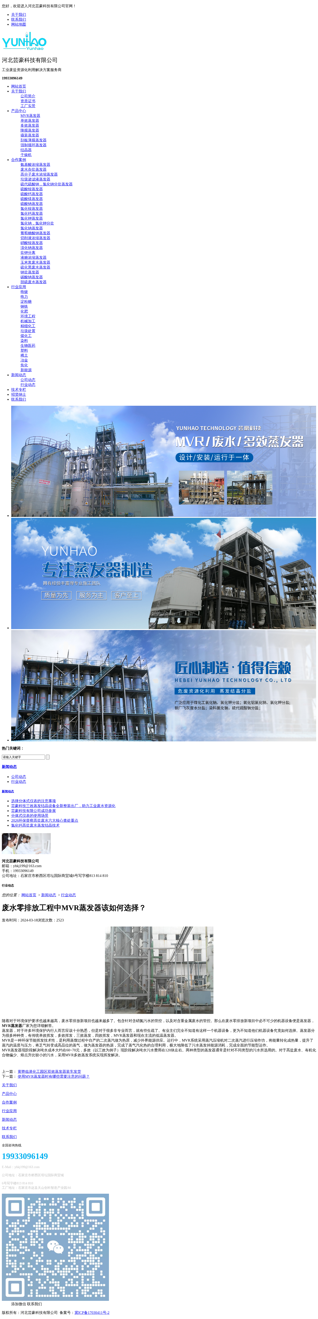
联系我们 (18, 19)
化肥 (24, 311)
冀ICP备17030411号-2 (91, 1313)
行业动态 (27, 385)
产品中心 (18, 111)
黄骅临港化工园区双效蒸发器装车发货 (49, 1072)
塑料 (24, 350)
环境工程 (27, 316)
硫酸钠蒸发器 (31, 204)
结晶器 (26, 150)
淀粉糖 (26, 301)
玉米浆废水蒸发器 (35, 262)
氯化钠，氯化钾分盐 (37, 223)
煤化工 (26, 336)
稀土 (24, 355)
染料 (24, 341)
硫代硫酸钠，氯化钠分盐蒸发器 (46, 184)
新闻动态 (18, 375)
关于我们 (18, 15)
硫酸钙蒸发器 (31, 194)
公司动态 (27, 380)
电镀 (24, 292)
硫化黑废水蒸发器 (35, 267)
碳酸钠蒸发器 (31, 277)
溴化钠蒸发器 (31, 248)
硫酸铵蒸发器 (31, 189)
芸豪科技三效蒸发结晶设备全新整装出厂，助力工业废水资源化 (63, 806)
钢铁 (24, 306)
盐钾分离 (27, 253)
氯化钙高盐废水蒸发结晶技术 (35, 825)
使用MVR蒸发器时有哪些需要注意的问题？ (54, 1076)
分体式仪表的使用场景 (29, 816)
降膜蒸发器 (29, 130)
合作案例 (18, 160)
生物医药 (27, 346)
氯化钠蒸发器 (31, 228)
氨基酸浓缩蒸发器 (35, 165)
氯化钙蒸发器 (31, 213)
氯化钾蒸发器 (31, 218)
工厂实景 (27, 106)
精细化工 (27, 326)
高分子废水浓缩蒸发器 (39, 174)
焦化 (24, 365)
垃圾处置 (27, 331)
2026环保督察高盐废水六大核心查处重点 (44, 820)
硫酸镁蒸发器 (31, 199)
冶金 (24, 360)
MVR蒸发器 (30, 116)
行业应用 (18, 287)
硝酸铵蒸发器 (31, 243)
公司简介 (27, 96)
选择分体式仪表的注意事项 (33, 801)
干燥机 (26, 155)
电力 (24, 297)
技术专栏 (18, 390)
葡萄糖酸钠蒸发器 (35, 233)
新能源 (26, 370)
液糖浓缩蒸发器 (33, 257)
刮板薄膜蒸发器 (33, 140)
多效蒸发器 (29, 125)
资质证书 (27, 101)
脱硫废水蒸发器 (33, 282)
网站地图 (18, 24)
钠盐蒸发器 (29, 272)
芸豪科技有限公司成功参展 (33, 811)
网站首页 (18, 86)
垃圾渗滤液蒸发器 (35, 179)
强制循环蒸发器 (33, 145)
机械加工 (27, 321)
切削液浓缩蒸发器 (35, 238)
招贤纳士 (18, 394)
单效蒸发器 (29, 121)
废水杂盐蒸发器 (33, 169)
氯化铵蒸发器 (31, 209)
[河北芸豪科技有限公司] (24, 48)
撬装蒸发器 (29, 135)
